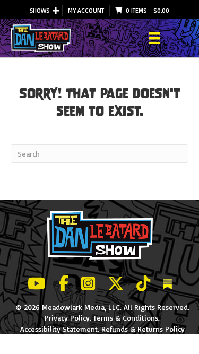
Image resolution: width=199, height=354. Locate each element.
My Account (86, 10)
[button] (55, 10)
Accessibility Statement (59, 328)
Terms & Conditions (125, 317)
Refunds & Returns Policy (143, 328)
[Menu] (154, 38)
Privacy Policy (67, 317)
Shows (39, 10)
